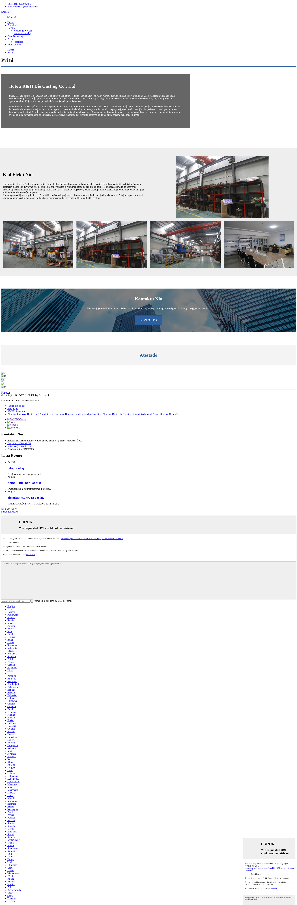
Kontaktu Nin (14, 44)
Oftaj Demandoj (15, 36)
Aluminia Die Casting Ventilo (116, 414)
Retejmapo (12, 408)
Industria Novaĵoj (22, 33)
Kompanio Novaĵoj (23, 30)
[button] (148, 320)
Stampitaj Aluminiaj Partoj (145, 414)
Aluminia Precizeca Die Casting (23, 414)
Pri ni (10, 39)
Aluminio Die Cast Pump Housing (56, 414)
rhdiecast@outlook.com (19, 446)
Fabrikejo (18, 41)
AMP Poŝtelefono (16, 411)
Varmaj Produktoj (16, 405)
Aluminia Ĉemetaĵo (168, 414)
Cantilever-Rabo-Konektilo (88, 414)
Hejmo (10, 22)
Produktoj (12, 25)
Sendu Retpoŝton (9, 511)
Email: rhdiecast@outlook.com (22, 6)
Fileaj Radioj (15, 468)
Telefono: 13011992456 (19, 3)
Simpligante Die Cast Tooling (25, 497)
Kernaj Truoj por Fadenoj (24, 482)
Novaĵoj (11, 28)
